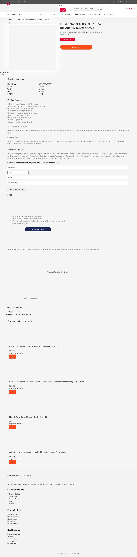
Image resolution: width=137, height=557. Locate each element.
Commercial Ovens (30, 19)
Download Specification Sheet (57, 272)
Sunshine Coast (12, 514)
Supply (14, 2)
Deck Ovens (43, 19)
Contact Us (121, 2)
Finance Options (14, 494)
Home (10, 19)
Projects (114, 2)
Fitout (25, 2)
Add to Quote (67, 39)
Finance (11, 503)
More (12, 356)
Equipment (19, 19)
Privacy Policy (14, 499)
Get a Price (76, 47)
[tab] (69, 72)
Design (20, 2)
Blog (127, 2)
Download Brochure (30, 299)
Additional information (9, 75)
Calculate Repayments (38, 229)
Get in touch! (13, 496)
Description (5, 72)
